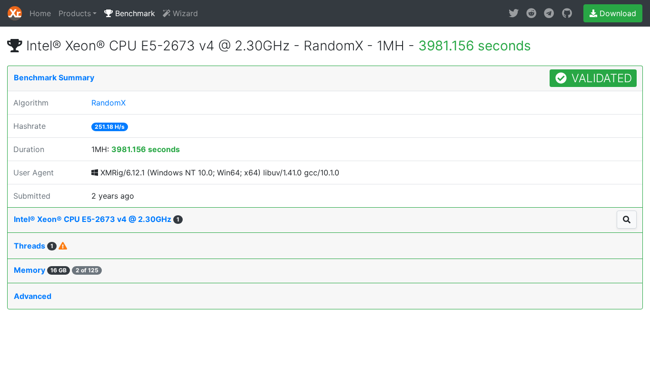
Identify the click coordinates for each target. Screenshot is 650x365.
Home (40, 13)
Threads (33, 245)
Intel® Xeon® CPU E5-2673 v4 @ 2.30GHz (96, 219)
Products (75, 13)
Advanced (32, 296)
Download (616, 13)
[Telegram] (549, 13)
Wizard (184, 13)
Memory (56, 270)
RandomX (108, 102)
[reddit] (531, 13)
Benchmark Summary (54, 77)
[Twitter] (513, 13)
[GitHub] (567, 13)
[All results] (627, 220)
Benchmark (134, 13)
